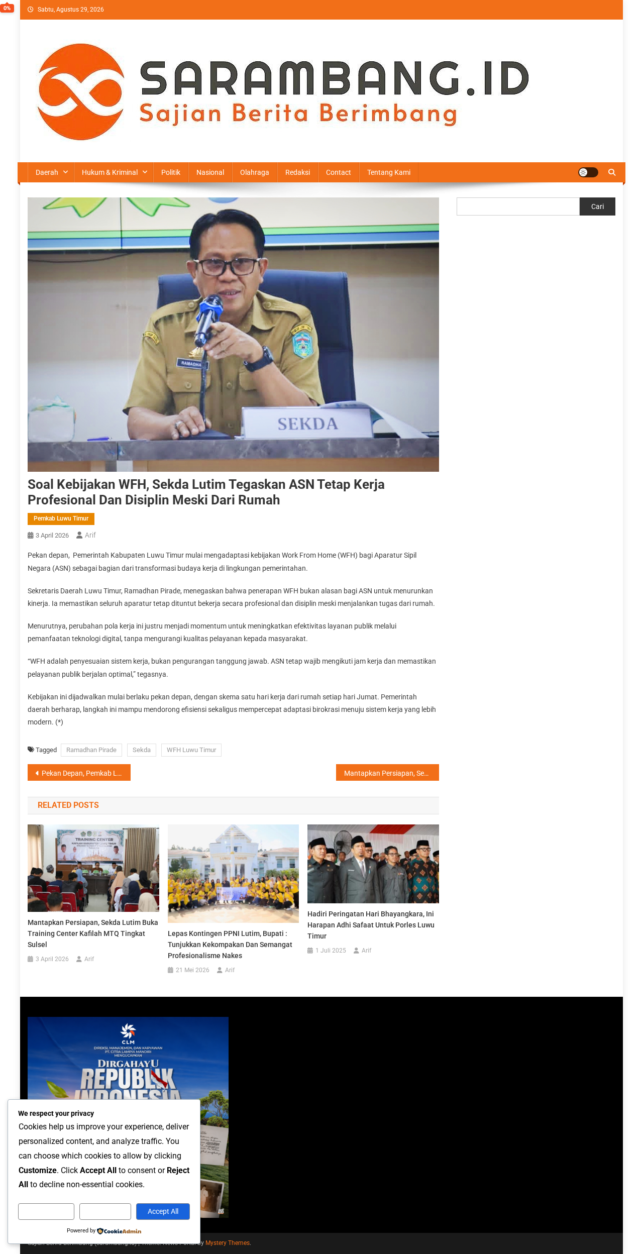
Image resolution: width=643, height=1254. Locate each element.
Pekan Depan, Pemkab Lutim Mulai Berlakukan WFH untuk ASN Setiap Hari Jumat (86, 773)
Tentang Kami (388, 172)
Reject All (105, 1211)
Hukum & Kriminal (110, 172)
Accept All (163, 1211)
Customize (46, 1211)
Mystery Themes (227, 1242)
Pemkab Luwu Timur (61, 518)
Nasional (210, 172)
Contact (338, 172)
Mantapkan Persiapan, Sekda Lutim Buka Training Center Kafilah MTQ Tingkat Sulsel (391, 773)
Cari (597, 206)
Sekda (142, 750)
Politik (170, 172)
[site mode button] (588, 172)
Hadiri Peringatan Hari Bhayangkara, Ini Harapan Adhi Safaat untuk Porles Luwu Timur (371, 925)
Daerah (47, 172)
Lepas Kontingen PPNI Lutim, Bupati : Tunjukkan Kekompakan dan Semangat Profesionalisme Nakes (230, 944)
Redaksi (297, 172)
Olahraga (254, 172)
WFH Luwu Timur (191, 750)
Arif (90, 535)
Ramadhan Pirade (91, 750)
